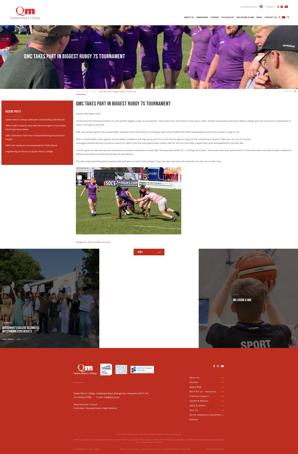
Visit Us (194, 410)
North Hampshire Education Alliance (205, 417)
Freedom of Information (171, 449)
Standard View (93, 408)
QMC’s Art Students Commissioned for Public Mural (31, 145)
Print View (79, 408)
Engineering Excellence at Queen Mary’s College (29, 151)
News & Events (198, 405)
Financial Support (199, 396)
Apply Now (195, 386)
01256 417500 (84, 397)
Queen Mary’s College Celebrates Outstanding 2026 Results (35, 119)
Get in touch (91, 404)
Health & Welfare (199, 400)
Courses (194, 382)
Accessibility (186, 449)
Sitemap (123, 449)
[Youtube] (222, 366)
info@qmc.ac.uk (111, 397)
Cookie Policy (145, 449)
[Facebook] (214, 366)
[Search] (288, 17)
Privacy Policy (133, 449)
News (140, 252)
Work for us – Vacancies (203, 391)
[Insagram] (218, 366)
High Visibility (110, 408)
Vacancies (156, 449)
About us (195, 377)
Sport (90, 242)
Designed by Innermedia (215, 449)
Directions (79, 404)
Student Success (102, 242)
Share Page (288, 91)
